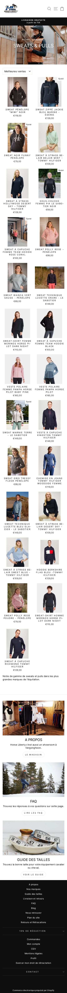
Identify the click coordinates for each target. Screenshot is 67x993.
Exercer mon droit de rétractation (33, 963)
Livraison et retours (33, 898)
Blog (33, 908)
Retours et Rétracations (33, 922)
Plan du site (33, 917)
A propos (33, 884)
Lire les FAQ (33, 813)
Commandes (33, 939)
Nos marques (33, 889)
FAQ (33, 903)
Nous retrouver (33, 913)
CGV (33, 949)
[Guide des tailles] (33, 838)
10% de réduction (32, 931)
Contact (32, 972)
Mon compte (33, 944)
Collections (37, 39)
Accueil (26, 39)
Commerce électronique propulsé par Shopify (33, 990)
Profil (33, 958)
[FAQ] (33, 779)
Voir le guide (33, 874)
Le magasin (33, 754)
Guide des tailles (33, 894)
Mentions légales (33, 953)
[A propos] (33, 718)
